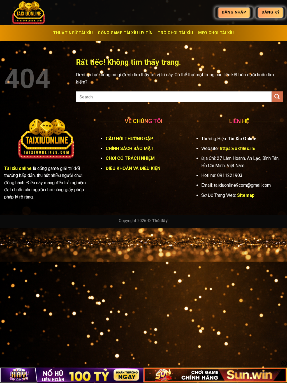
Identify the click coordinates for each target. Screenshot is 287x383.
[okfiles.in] (32, 12)
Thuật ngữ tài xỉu (73, 33)
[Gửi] (277, 96)
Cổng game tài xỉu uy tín (125, 33)
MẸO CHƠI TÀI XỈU (216, 33)
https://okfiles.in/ (238, 148)
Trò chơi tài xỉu (175, 33)
